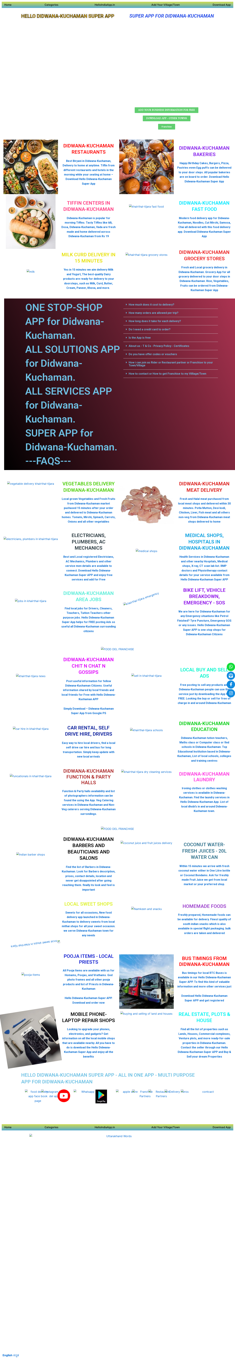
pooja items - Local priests (89, 959)
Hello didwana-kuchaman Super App (67, 16)
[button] (170, 305)
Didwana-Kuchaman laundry (204, 777)
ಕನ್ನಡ (16, 1355)
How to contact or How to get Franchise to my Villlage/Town (167, 373)
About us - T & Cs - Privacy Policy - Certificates (159, 346)
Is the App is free (140, 337)
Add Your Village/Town (165, 4)
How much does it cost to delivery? (151, 304)
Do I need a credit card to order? (149, 329)
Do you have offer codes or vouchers (153, 354)
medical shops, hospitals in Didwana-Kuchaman (204, 542)
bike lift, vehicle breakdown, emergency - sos (204, 596)
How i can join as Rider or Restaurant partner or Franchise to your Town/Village (171, 364)
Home (8, 4)
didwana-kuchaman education (204, 726)
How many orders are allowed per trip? (153, 313)
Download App (222, 4)
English (7, 1355)
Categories (51, 4)
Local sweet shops (88, 904)
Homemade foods (204, 906)
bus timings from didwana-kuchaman (204, 961)
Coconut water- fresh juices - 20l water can (204, 851)
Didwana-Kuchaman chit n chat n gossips (88, 666)
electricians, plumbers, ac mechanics (89, 542)
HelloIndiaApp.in (105, 4)
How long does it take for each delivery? (155, 321)
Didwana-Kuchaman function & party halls (88, 776)
